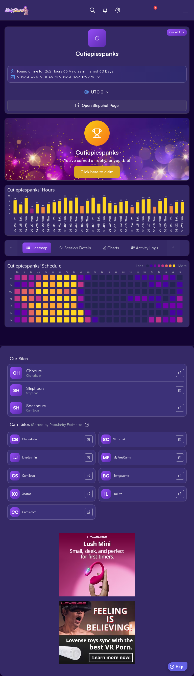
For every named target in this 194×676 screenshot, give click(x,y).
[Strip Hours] (17, 10)
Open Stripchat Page (100, 105)
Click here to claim (97, 171)
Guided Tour (176, 32)
